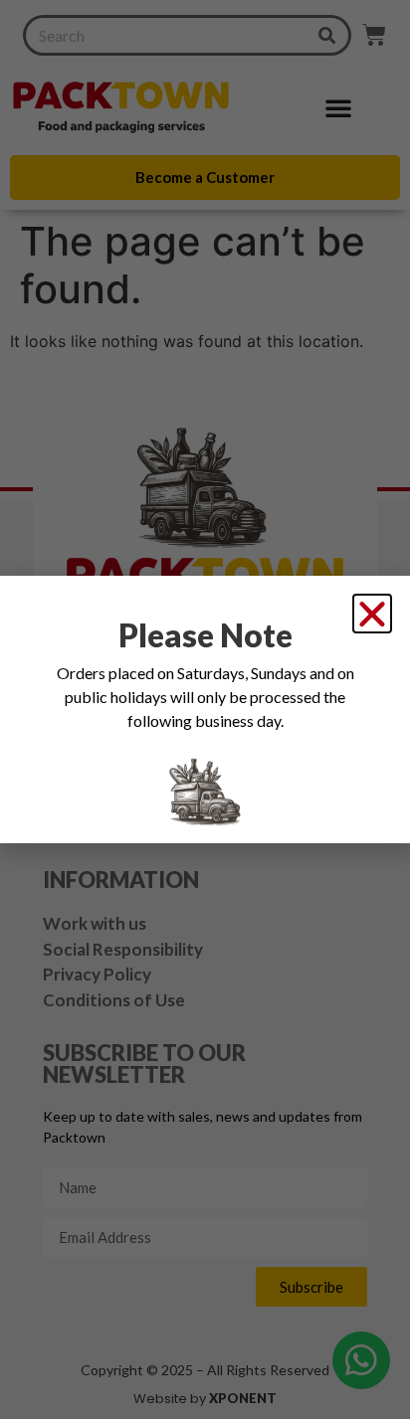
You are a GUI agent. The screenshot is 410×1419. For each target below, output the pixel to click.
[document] (205, 709)
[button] (372, 613)
